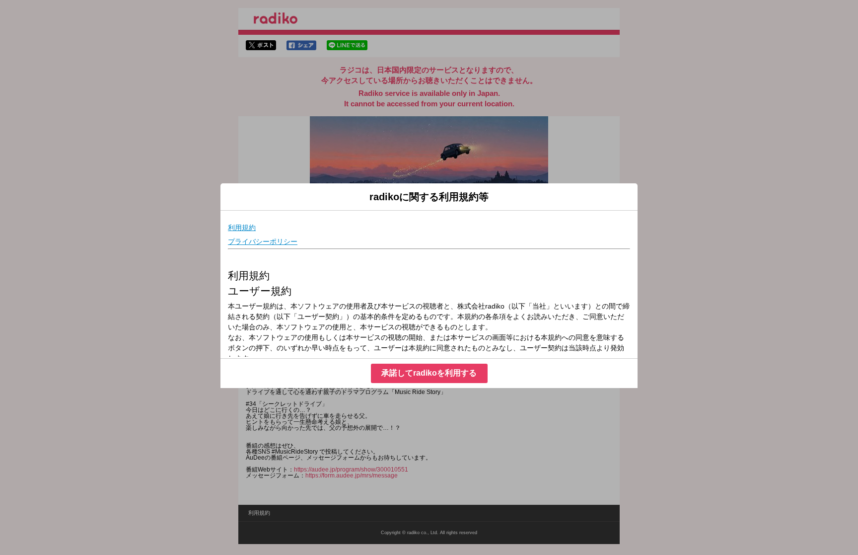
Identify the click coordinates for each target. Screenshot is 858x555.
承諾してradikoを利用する (429, 373)
